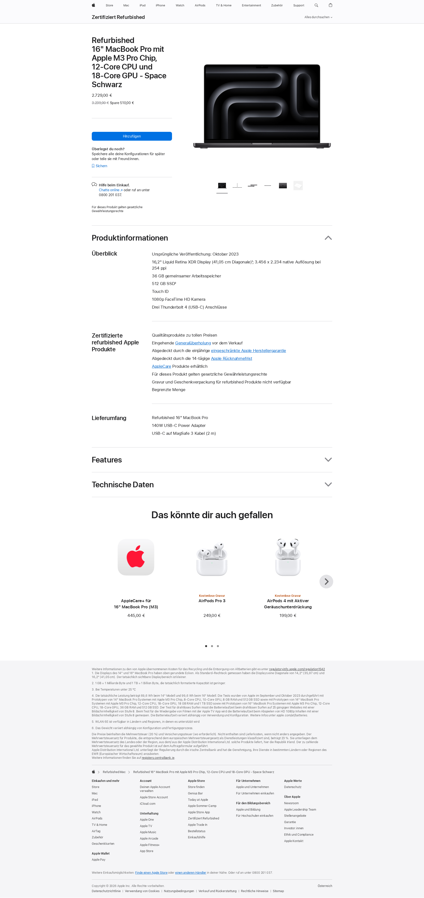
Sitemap (278, 891)
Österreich (325, 886)
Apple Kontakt (293, 841)
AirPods (97, 818)
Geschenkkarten (103, 843)
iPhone (96, 806)
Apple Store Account (154, 797)
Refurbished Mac (114, 772)
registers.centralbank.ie (158, 758)
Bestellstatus (196, 831)
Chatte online (111, 190)
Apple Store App (199, 812)
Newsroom (291, 803)
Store (95, 787)
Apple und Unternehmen (252, 787)
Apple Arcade (149, 838)
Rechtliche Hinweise (254, 891)
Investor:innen (294, 828)
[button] (316, 5)
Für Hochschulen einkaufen (254, 815)
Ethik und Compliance (299, 834)
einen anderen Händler (190, 872)
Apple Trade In (197, 825)
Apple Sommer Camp (202, 806)
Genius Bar (195, 793)
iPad (95, 800)
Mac (95, 793)
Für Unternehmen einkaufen (255, 793)
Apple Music (148, 832)
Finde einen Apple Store (151, 872)
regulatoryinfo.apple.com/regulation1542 (297, 669)
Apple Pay (99, 859)
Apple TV (146, 826)
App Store (146, 851)
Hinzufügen (132, 136)
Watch (96, 812)
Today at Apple (198, 800)
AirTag (96, 831)
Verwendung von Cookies (142, 891)
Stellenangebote (295, 815)
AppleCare (161, 366)
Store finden (196, 787)
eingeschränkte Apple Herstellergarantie (248, 350)
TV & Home (99, 825)
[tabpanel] (262, 106)
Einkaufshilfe (196, 837)
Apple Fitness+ (150, 845)
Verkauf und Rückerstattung (218, 891)
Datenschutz (292, 787)
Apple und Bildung (248, 809)
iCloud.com (147, 803)
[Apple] (93, 771)
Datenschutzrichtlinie (106, 891)
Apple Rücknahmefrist (231, 358)
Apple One (147, 819)
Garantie (290, 822)
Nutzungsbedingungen (179, 891)
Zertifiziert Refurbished (118, 17)
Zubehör (97, 837)
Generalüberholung (193, 342)
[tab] (222, 186)
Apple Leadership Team (300, 809)
